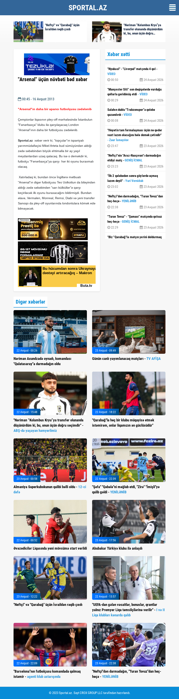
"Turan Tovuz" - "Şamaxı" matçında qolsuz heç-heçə (135, 222)
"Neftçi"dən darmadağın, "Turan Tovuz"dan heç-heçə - (135, 201)
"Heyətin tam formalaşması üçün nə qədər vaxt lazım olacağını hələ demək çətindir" (135, 138)
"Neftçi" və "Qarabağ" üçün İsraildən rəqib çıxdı (48, 604)
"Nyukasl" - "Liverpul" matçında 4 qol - (135, 74)
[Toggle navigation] (172, 7)
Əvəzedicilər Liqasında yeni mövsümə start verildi (50, 548)
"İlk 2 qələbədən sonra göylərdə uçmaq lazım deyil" (135, 181)
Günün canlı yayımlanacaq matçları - (126, 358)
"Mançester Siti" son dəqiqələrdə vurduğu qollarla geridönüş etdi (135, 94)
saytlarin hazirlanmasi (35, 213)
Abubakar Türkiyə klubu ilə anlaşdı (117, 548)
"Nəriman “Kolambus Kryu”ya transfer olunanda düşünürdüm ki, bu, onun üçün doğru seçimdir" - (48, 425)
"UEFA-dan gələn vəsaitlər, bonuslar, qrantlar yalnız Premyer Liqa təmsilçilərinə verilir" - (128, 609)
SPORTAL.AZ (88, 7)
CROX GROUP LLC (91, 693)
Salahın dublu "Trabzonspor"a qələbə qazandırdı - (135, 115)
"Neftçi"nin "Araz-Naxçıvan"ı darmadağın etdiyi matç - (135, 161)
